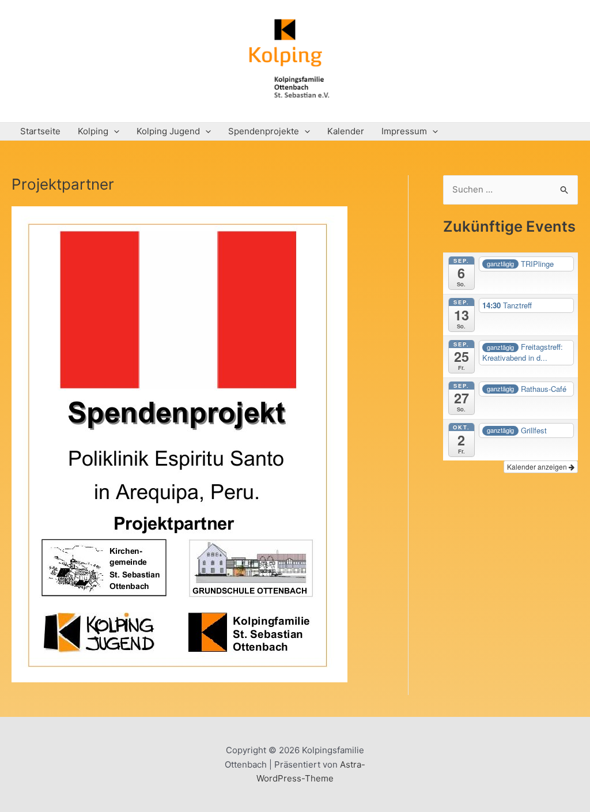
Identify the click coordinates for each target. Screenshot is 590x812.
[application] (113, 131)
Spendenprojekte (263, 131)
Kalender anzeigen (538, 466)
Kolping (93, 131)
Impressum (404, 131)
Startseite (40, 131)
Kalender (345, 131)
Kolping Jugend (168, 131)
